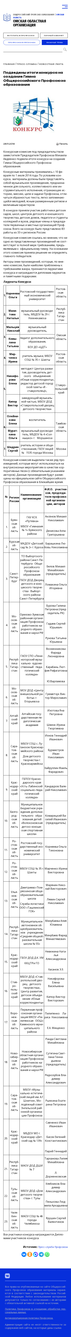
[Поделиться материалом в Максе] (35, 1254)
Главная (9, 64)
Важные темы (55, 42)
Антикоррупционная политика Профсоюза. (29, 1318)
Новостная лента (51, 64)
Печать (63, 144)
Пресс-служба (27, 64)
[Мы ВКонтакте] (7, 1275)
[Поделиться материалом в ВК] (23, 1254)
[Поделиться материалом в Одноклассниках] (29, 1254)
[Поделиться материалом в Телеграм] (41, 1254)
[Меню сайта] (65, 7)
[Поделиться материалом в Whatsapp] (47, 1254)
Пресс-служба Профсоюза (53, 1246)
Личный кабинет (54, 35)
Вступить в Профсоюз (21, 35)
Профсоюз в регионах (21, 42)
